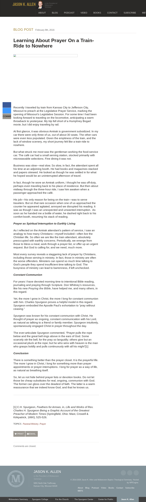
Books (97, 13)
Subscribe (130, 13)
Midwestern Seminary (18, 499)
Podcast (69, 13)
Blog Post (23, 29)
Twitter (129, 472)
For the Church (62, 499)
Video (84, 13)
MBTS (80, 491)
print (20, 434)
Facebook (123, 472)
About (42, 13)
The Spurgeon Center (83, 499)
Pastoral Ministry (30, 424)
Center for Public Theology (105, 500)
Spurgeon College (40, 499)
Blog (55, 13)
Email (136, 472)
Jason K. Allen (127, 499)
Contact (112, 13)
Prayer (43, 424)
